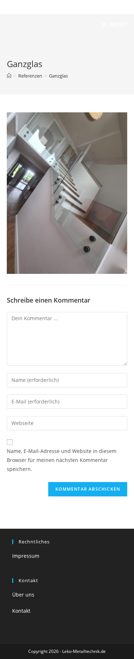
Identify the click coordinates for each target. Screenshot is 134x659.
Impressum (25, 555)
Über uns (23, 594)
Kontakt (21, 610)
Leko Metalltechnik (44, 25)
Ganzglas (58, 76)
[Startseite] (9, 76)
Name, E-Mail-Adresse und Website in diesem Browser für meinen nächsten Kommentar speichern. (61, 460)
